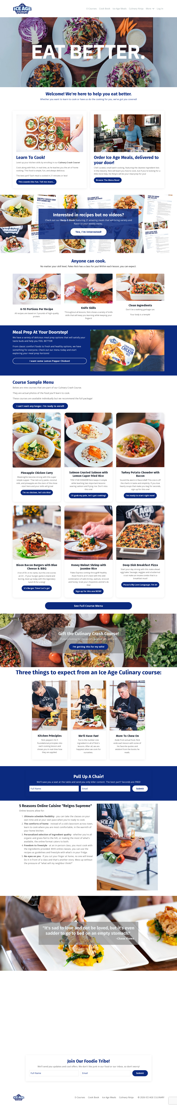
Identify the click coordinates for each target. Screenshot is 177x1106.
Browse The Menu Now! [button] (107, 180)
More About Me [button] (92, 1022)
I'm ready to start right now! (140, 495)
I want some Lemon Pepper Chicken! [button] (50, 361)
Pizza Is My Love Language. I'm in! (140, 584)
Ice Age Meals (120, 8)
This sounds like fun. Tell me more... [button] (36, 181)
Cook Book (104, 8)
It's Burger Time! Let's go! (37, 588)
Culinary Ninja (136, 8)
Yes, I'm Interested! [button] (88, 232)
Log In (160, 8)
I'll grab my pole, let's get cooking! (88, 495)
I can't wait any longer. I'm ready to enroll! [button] (40, 406)
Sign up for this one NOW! (88, 591)
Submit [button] (140, 788)
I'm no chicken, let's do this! (37, 492)
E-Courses (91, 8)
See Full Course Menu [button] (88, 605)
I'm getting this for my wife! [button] (88, 646)
